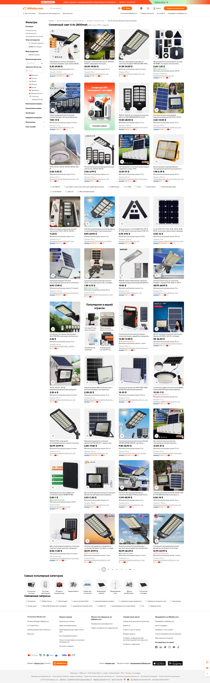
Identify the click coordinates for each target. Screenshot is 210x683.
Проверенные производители (102, 624)
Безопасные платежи (67, 621)
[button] (119, 8)
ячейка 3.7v (102, 606)
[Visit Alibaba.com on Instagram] (169, 647)
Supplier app (110, 663)
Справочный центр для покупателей (136, 621)
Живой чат (126, 625)
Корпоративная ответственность (39, 630)
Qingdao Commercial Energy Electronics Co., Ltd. (168, 343)
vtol (143, 606)
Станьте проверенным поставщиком (168, 634)
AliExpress (73, 673)
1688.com (82, 673)
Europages (136, 673)
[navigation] (35, 295)
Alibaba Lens (39, 663)
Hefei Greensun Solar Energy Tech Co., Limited (168, 241)
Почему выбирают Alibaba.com (38, 621)
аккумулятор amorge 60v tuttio (82, 606)
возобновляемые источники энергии (123, 606)
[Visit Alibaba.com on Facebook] (156, 647)
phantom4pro (151, 187)
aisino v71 (70, 191)
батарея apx (32, 601)
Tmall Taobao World (94, 673)
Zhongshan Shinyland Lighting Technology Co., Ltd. (134, 127)
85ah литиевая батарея (87, 191)
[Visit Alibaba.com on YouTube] (174, 647)
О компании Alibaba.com (36, 617)
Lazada (105, 673)
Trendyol (128, 673)
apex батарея (176, 601)
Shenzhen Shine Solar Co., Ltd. (163, 76)
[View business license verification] (125, 680)
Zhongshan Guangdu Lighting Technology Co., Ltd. (134, 179)
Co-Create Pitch (32, 625)
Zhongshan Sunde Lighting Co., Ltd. (62, 241)
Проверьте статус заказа (164, 630)
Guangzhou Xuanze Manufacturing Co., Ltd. (64, 179)
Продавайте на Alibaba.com (164, 621)
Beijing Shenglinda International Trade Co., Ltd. (99, 400)
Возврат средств (129, 634)
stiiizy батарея (62, 601)
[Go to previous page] (99, 569)
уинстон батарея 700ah (81, 601)
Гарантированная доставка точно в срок (71, 631)
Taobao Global (114, 673)
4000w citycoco (47, 601)
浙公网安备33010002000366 (140, 680)
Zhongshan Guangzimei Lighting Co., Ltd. (167, 127)
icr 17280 (128, 187)
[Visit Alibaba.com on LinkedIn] (160, 647)
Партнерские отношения (164, 638)
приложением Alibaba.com (140, 663)
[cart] (148, 9)
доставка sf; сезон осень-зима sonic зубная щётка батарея (85, 187)
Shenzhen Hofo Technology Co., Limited (97, 241)
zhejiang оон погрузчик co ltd (157, 601)
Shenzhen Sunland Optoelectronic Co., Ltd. (133, 400)
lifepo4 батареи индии (169, 187)
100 (130, 569)
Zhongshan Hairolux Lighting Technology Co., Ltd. (65, 293)
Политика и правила (66, 646)
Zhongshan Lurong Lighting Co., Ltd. (165, 293)
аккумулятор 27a (155, 606)
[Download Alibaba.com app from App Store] (159, 663)
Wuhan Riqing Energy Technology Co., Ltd (98, 295)
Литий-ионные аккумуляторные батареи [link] (122, 21)
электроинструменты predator (104, 601)
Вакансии (30, 634)
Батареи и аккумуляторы (95, 21)
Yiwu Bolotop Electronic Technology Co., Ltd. (168, 179)
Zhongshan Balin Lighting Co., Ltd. (130, 293)
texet (139, 187)
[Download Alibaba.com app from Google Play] (175, 663)
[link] (207, 662)
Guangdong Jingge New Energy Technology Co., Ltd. (134, 348)
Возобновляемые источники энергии (70, 21)
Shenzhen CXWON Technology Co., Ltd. (166, 401)
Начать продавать (161, 625)
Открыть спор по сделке (132, 630)
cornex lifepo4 (56, 191)
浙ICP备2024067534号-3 (160, 680)
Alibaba (51, 21)
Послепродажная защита (68, 636)
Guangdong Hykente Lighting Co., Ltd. (132, 74)
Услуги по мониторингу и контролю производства (71, 641)
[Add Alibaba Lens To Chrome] (60, 663)
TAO (122, 673)
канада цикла (32, 606)
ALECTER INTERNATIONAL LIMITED (62, 346)
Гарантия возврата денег (68, 625)
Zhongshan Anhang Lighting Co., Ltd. (96, 179)
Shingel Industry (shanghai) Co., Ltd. (96, 74)
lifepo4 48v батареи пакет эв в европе (54, 606)
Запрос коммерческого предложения (104, 628)
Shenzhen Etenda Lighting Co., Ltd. (61, 74)
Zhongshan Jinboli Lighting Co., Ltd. (62, 127)
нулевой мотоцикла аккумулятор (131, 601)
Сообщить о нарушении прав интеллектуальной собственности (135, 639)
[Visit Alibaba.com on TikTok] (178, 647)
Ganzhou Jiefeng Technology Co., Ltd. (62, 400)
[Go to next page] (134, 569)
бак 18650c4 (56, 187)
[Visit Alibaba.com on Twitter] (165, 647)
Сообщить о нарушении (131, 644)
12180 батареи (114, 187)
